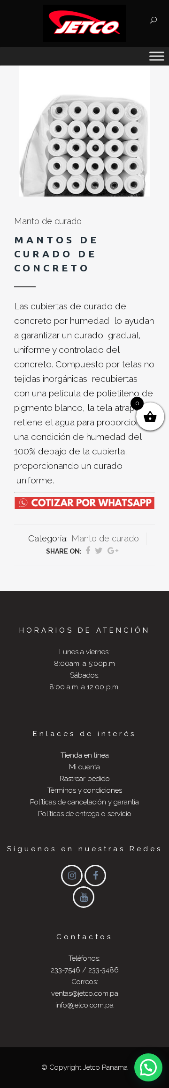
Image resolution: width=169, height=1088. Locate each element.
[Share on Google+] (113, 550)
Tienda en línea (85, 755)
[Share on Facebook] (87, 550)
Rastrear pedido (85, 778)
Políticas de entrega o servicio (84, 814)
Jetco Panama (105, 1067)
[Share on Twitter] (99, 550)
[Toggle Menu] (156, 55)
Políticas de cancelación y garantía (84, 802)
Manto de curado (48, 221)
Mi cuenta (84, 767)
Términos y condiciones (84, 790)
